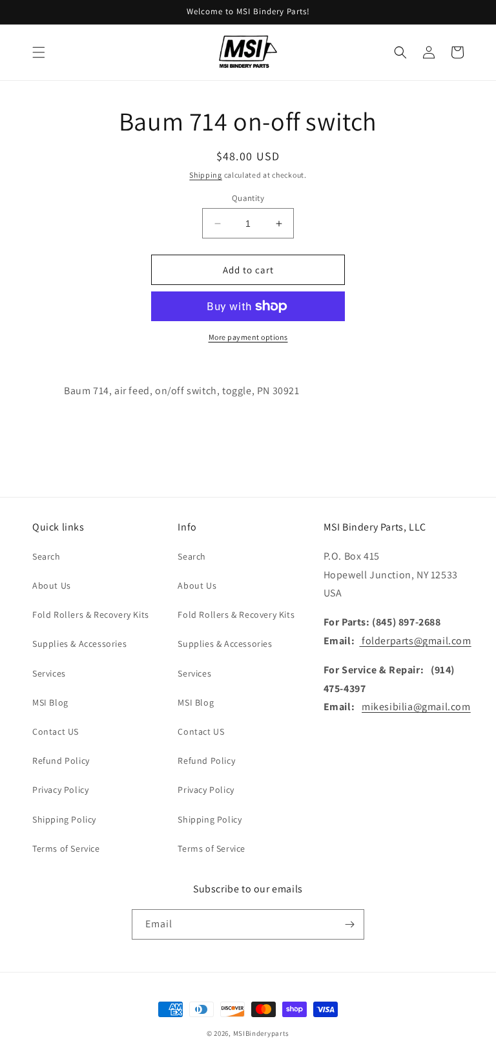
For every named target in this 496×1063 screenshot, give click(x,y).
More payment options (248, 337)
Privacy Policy (60, 789)
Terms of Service (66, 848)
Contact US (55, 731)
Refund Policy (61, 760)
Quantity (248, 198)
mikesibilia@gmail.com (416, 706)
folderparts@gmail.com (415, 640)
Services (49, 673)
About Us (51, 585)
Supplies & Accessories (79, 643)
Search (46, 556)
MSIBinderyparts (261, 1033)
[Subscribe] (349, 924)
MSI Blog (50, 702)
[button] (39, 52)
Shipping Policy (64, 819)
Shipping (205, 175)
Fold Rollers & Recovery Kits (90, 614)
